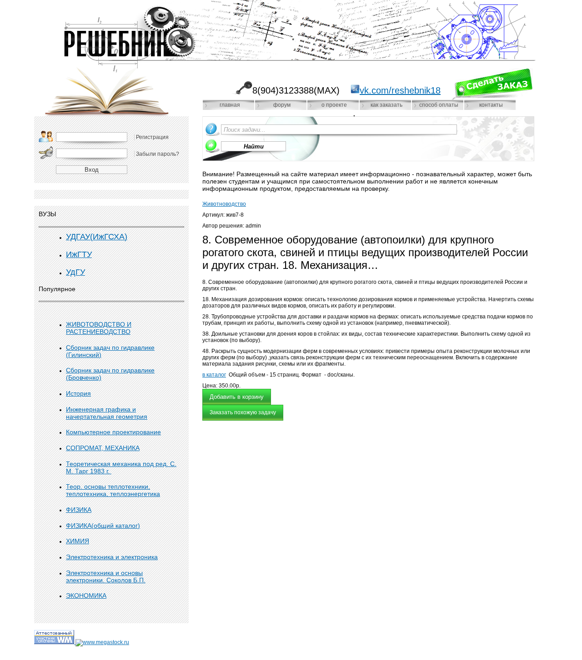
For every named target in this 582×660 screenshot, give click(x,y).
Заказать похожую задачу (243, 412)
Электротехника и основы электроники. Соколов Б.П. (106, 576)
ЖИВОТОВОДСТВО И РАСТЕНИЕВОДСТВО (98, 328)
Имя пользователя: (46, 136)
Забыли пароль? (157, 154)
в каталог (214, 375)
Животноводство (224, 204)
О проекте (334, 105)
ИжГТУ (79, 254)
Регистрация (152, 137)
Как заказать (386, 105)
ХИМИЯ (77, 541)
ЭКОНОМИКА (86, 595)
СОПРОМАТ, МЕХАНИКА (103, 448)
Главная (230, 105)
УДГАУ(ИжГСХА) (96, 236)
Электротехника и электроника (112, 557)
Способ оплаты (438, 105)
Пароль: (46, 152)
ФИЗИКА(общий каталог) (103, 525)
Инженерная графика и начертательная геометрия (106, 413)
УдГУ (75, 272)
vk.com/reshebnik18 (400, 90)
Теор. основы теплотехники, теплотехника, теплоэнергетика (113, 490)
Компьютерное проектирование (113, 432)
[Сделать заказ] (492, 84)
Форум (282, 105)
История (78, 393)
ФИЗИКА (78, 509)
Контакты (491, 105)
